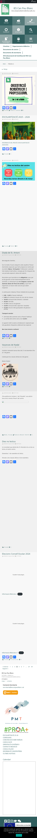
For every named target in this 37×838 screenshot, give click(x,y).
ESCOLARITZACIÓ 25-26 (10, 735)
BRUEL (5, 435)
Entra (34, 1)
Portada (6, 110)
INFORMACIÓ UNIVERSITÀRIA (12, 751)
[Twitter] (5, 821)
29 (29, 667)
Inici (4, 64)
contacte (9, 681)
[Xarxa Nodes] (19, 821)
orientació (18, 110)
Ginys (5, 69)
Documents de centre (10, 49)
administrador (7, 73)
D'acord (19, 835)
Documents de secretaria (12, 53)
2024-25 (13, 110)
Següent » (5, 668)
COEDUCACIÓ (7, 742)
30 (32, 667)
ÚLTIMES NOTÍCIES (9, 754)
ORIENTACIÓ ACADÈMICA (11, 744)
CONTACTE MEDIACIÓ (10, 747)
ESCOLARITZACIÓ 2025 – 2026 (16, 117)
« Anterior (5, 667)
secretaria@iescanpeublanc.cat (13, 687)
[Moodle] (15, 821)
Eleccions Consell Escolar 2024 (16, 553)
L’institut (6, 46)
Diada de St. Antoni (11, 252)
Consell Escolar (14, 659)
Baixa (19, 594)
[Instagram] (12, 821)
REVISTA (27, 435)
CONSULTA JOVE (8, 749)
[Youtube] (8, 821)
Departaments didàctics (21, 46)
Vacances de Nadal (10, 344)
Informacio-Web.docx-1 (10, 653)
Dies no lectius (9, 441)
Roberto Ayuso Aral (9, 255)
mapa (3, 681)
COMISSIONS (7, 738)
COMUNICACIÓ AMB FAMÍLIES (12, 740)
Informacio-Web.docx (9, 594)
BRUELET (22, 435)
